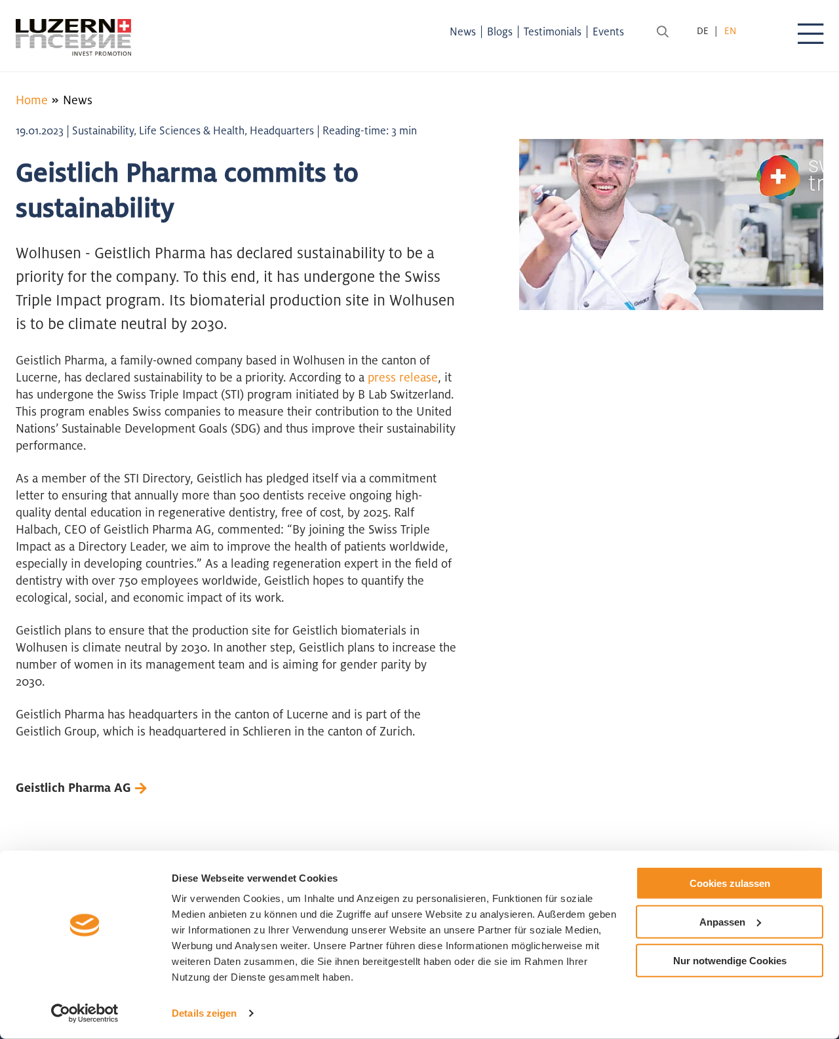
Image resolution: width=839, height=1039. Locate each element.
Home (32, 100)
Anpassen (722, 922)
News (463, 31)
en (730, 30)
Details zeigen (204, 1013)
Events (608, 31)
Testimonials (552, 31)
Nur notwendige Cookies (730, 960)
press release (403, 377)
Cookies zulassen (730, 883)
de (703, 30)
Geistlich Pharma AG (73, 787)
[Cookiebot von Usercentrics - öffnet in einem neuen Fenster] (85, 1013)
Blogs (500, 31)
